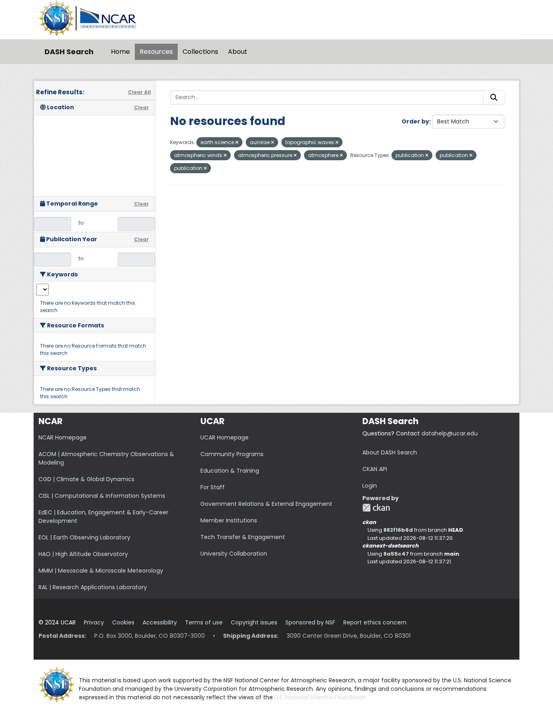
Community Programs (232, 454)
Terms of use (204, 622)
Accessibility (160, 622)
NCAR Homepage (62, 437)
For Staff (212, 487)
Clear (141, 107)
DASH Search (69, 52)
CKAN (376, 507)
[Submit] (493, 97)
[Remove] (236, 142)
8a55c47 (396, 554)
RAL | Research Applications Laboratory (92, 587)
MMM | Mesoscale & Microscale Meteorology (100, 571)
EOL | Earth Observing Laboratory (84, 537)
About (237, 51)
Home (120, 51)
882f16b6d (398, 530)
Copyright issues (254, 622)
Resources (156, 51)
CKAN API (374, 469)
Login (369, 486)
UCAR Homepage (224, 437)
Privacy (94, 622)
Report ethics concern (374, 622)
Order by (415, 121)
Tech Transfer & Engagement (242, 537)
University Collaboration (233, 554)
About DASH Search (389, 452)
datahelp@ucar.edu (449, 433)
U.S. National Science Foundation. (321, 697)
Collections (200, 51)
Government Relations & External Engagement (266, 504)
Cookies (123, 622)
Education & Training (229, 471)
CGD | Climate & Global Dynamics (86, 479)
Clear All (139, 92)
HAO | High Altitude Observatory (83, 554)
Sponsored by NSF (310, 622)
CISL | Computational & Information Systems (101, 496)
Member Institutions (228, 520)
